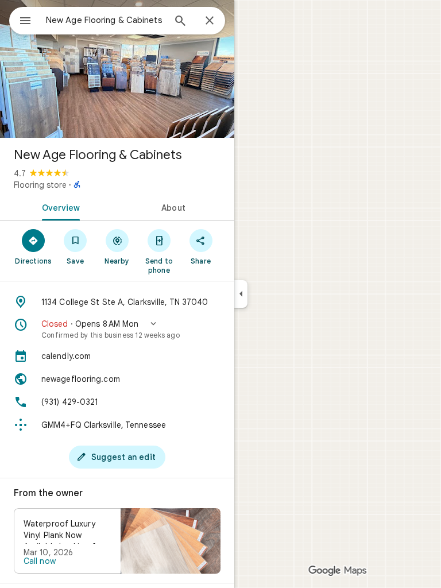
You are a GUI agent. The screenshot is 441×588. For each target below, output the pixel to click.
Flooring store (40, 185)
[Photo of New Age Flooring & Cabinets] (117, 69)
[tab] (58, 206)
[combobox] (105, 20)
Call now (40, 561)
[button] (117, 329)
